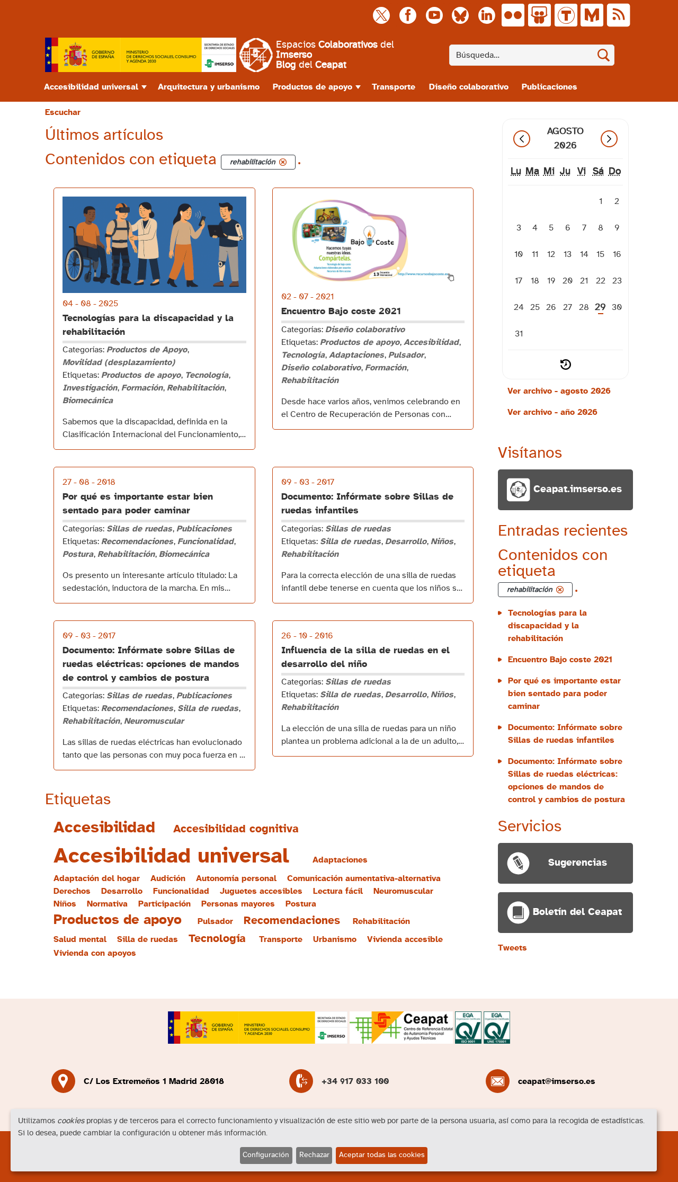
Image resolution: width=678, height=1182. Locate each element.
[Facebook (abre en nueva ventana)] (408, 15)
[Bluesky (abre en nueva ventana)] (460, 15)
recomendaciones (292, 920)
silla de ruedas (147, 939)
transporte (280, 939)
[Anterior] (521, 138)
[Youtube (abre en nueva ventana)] (434, 15)
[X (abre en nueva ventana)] (381, 15)
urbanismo (334, 939)
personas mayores (238, 904)
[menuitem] (94, 87)
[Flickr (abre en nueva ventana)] (513, 15)
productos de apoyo (117, 920)
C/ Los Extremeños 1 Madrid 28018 (154, 1081)
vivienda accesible (405, 939)
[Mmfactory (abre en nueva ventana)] (592, 15)
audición (167, 878)
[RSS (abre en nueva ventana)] (618, 15)
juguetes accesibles (261, 891)
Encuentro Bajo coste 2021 (341, 311)
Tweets (512, 948)
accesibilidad (104, 828)
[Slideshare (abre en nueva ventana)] (539, 15)
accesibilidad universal (171, 856)
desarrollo (121, 891)
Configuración (266, 1155)
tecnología (217, 938)
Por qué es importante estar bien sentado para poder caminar (564, 693)
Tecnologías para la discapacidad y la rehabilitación (547, 626)
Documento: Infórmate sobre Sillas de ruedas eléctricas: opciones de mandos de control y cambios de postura (151, 664)
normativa (107, 904)
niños (64, 904)
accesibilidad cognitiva (236, 828)
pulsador (215, 921)
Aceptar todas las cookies (382, 1155)
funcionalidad (181, 891)
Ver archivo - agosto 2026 (559, 391)
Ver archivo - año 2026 (552, 412)
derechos (72, 891)
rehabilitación (381, 921)
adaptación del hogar (96, 878)
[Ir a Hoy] (565, 364)
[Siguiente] (609, 138)
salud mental (79, 939)
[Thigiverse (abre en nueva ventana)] (566, 15)
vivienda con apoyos (94, 953)
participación (164, 904)
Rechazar (314, 1155)
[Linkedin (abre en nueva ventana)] (486, 15)
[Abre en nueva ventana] (140, 55)
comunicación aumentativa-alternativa (364, 878)
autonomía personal (236, 878)
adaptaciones (340, 860)
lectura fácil (338, 891)
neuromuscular (403, 891)
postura (301, 904)
